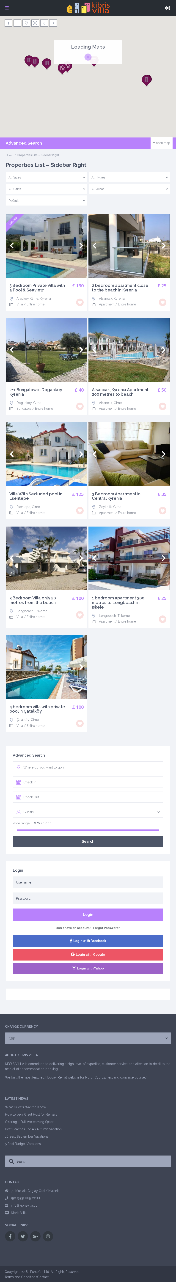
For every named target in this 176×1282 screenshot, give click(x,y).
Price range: (21, 823)
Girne (34, 298)
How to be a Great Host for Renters (31, 1114)
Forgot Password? (106, 928)
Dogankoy (24, 403)
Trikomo (41, 611)
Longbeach (24, 611)
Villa (19, 304)
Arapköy (22, 298)
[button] (34, 62)
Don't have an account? (73, 928)
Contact (43, 1277)
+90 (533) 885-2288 (25, 1198)
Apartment (106, 304)
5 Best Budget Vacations (23, 1144)
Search (88, 841)
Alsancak (105, 298)
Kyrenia (45, 298)
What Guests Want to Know (25, 1107)
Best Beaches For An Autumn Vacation (33, 1129)
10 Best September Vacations (26, 1136)
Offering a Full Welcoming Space (29, 1122)
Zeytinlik (105, 507)
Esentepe (23, 507)
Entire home (35, 304)
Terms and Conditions (21, 1277)
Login (88, 914)
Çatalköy (22, 720)
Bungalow (23, 408)
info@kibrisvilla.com (26, 1205)
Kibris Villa (19, 1213)
